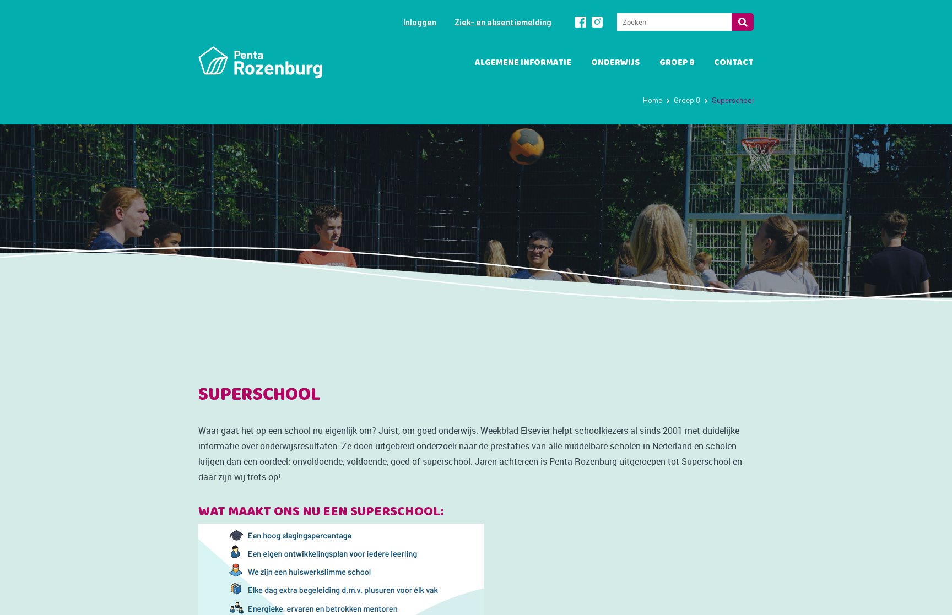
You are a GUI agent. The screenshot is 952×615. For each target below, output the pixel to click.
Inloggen (419, 22)
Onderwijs (615, 62)
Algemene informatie (523, 62)
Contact (734, 62)
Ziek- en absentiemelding (503, 22)
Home (652, 100)
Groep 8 (676, 62)
